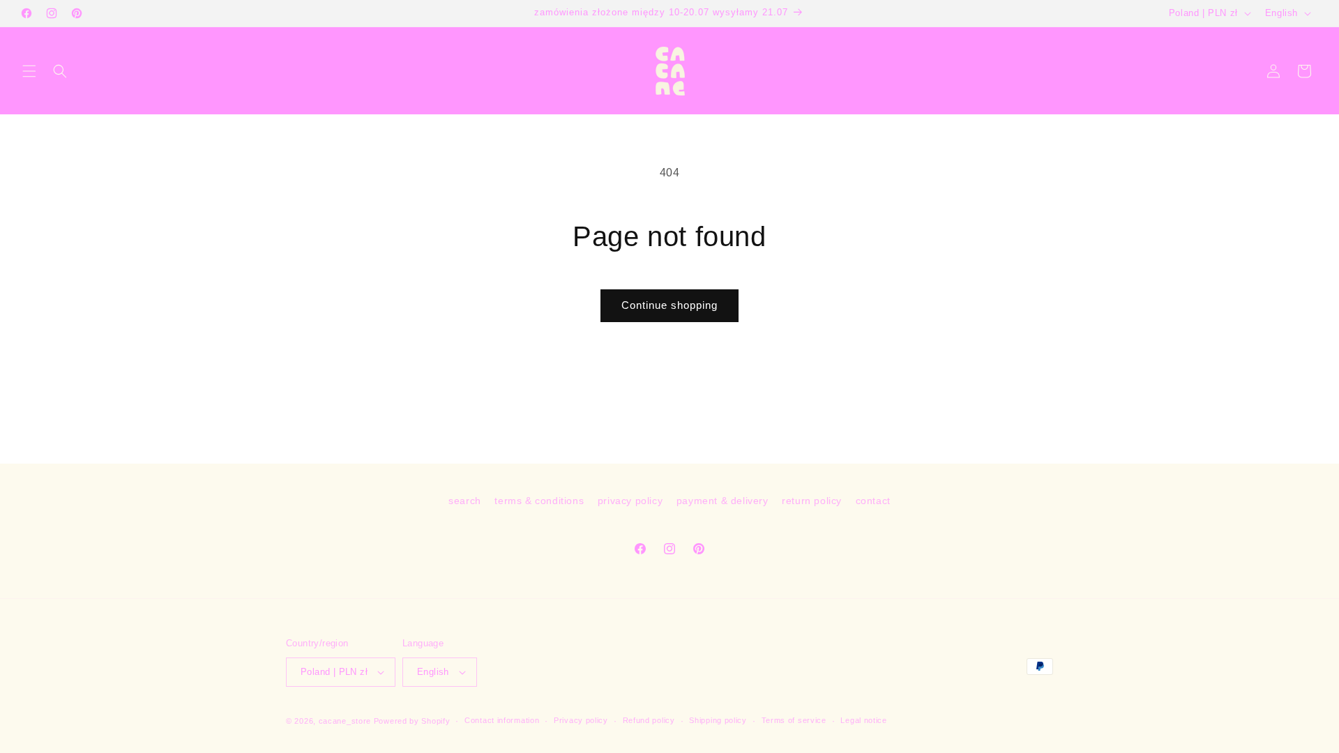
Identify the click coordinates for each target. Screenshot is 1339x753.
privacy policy (630, 500)
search (464, 500)
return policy (812, 500)
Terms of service (794, 720)
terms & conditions (539, 500)
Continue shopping (669, 305)
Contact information (501, 720)
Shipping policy (718, 720)
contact (873, 500)
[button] (29, 71)
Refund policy (649, 720)
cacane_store (345, 721)
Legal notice (863, 720)
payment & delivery (722, 500)
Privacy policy (581, 720)
